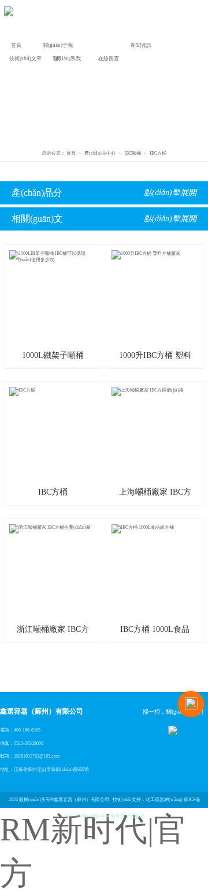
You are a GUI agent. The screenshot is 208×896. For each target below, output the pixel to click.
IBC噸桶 (132, 153)
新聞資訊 (141, 45)
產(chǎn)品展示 (99, 47)
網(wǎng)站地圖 (108, 815)
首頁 (16, 45)
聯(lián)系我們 (67, 60)
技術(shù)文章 (25, 58)
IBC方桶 (158, 153)
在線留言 (108, 58)
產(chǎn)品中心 (100, 153)
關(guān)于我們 (58, 47)
